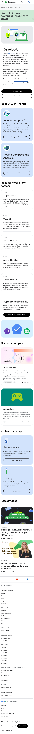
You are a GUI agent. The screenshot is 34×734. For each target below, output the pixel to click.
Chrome (3, 708)
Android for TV (10, 240)
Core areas (14, 7)
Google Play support (6, 692)
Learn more (17, 491)
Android (3, 588)
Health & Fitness (5, 615)
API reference (4, 675)
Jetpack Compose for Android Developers (17, 137)
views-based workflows (21, 81)
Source (3, 596)
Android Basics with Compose (17, 173)
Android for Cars (10, 260)
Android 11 (4, 663)
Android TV (4, 641)
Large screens (9, 195)
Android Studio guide (7, 670)
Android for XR (10, 279)
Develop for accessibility (16, 314)
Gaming (3, 610)
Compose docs (17, 91)
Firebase (3, 711)
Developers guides (6, 672)
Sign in (30, 2)
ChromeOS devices (6, 635)
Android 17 (4, 647)
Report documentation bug (8, 690)
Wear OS (7, 219)
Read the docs (17, 460)
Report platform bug (6, 687)
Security (3, 593)
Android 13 (4, 658)
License (9, 722)
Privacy (3, 621)
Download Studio (5, 678)
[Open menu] (2, 2)
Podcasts (3, 603)
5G (2, 623)
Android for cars (5, 638)
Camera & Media (5, 618)
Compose (11, 53)
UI (21, 7)
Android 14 (4, 655)
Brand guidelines (16, 722)
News (2, 598)
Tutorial (17, 96)
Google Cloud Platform (7, 713)
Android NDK (4, 680)
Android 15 (4, 653)
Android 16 (4, 650)
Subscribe (22, 726)
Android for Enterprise (7, 590)
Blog (2, 601)
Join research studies (6, 695)
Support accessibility (15, 301)
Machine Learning (6, 613)
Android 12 (4, 660)
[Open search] (22, 2)
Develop (4, 7)
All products (4, 716)
